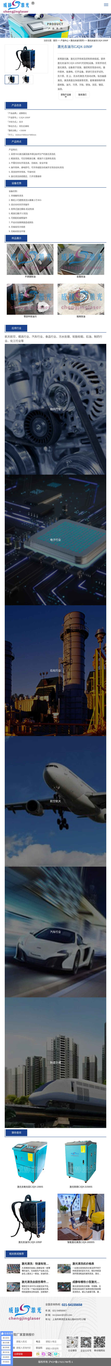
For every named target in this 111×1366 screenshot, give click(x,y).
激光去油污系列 (77, 40)
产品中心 (64, 40)
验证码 (39, 1348)
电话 (38, 1341)
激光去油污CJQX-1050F (98, 40)
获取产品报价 (66, 95)
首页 (55, 40)
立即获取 (18, 1354)
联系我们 (82, 94)
